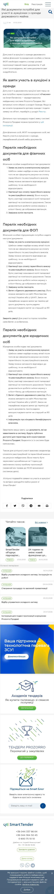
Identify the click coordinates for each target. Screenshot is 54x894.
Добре (27, 890)
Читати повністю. (30, 884)
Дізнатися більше (16, 656)
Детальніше (27, 708)
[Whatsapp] (27, 867)
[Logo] (5, 4)
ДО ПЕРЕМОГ (27, 757)
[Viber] (21, 866)
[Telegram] (32, 866)
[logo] (18, 825)
